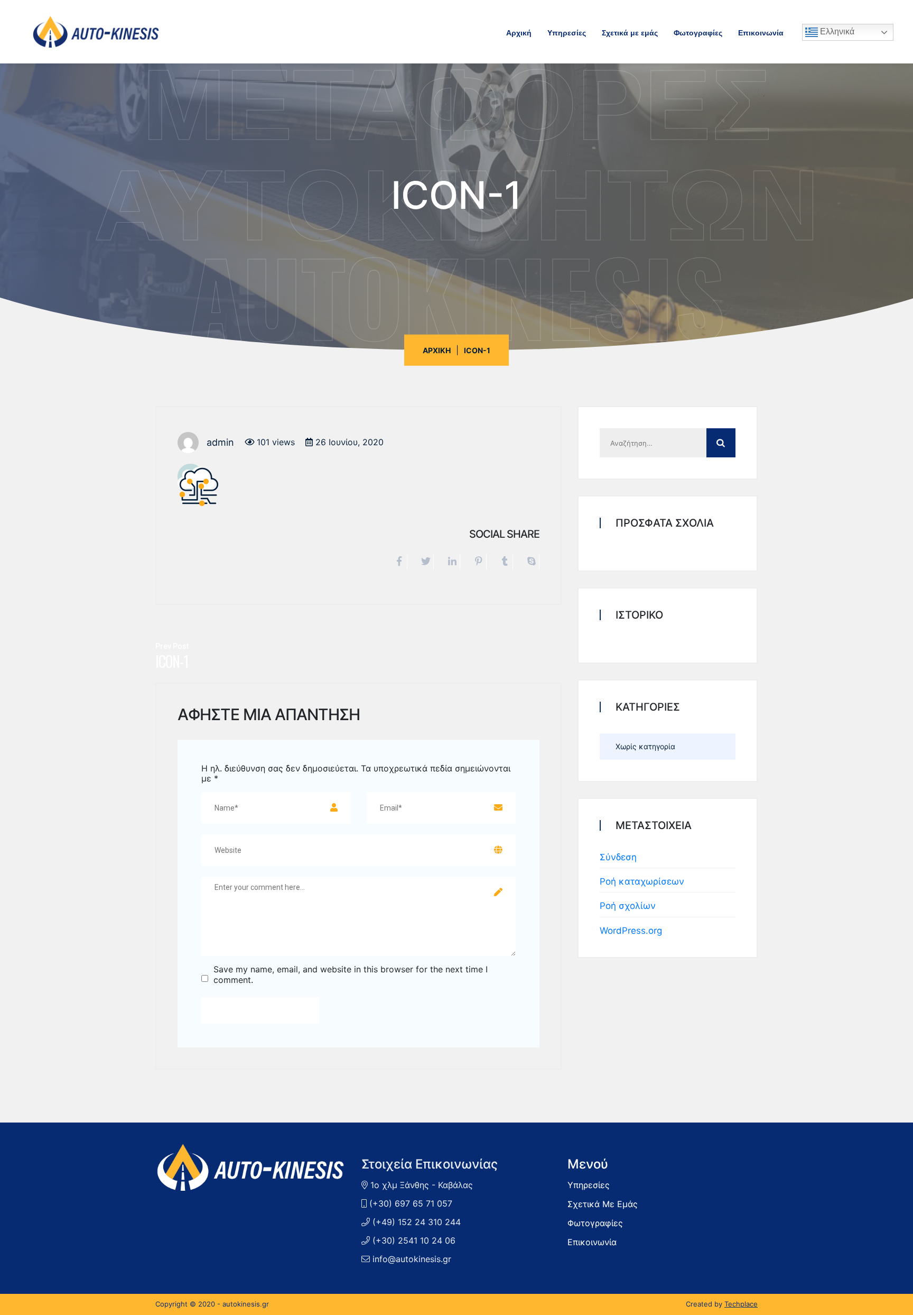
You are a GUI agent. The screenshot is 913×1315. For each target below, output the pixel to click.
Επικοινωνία (761, 32)
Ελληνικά (836, 31)
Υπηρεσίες (566, 32)
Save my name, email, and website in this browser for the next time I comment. (350, 974)
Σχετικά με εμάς (630, 32)
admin (220, 442)
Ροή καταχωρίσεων (642, 881)
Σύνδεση (618, 857)
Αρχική (519, 32)
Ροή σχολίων (628, 905)
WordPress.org (631, 930)
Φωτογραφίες (698, 32)
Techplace (741, 1304)
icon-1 (172, 661)
